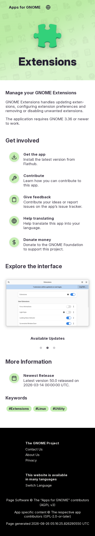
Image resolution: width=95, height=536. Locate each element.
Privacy (31, 460)
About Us (32, 455)
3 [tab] (54, 347)
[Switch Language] (48, 7)
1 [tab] (41, 347)
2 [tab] (47, 347)
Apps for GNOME (24, 7)
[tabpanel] (47, 309)
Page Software (17, 500)
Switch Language (38, 485)
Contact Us (34, 449)
